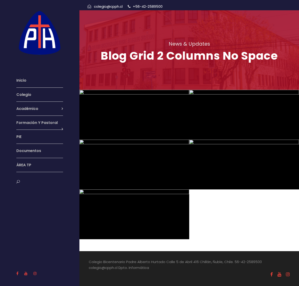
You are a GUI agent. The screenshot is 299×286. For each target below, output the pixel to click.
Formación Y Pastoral (37, 122)
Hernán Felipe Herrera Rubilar (141, 125)
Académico (27, 108)
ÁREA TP (23, 165)
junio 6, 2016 (135, 118)
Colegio (23, 94)
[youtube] (26, 273)
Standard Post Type (136, 210)
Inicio (21, 80)
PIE (18, 136)
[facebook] (17, 273)
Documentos (28, 150)
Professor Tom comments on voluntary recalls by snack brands (136, 102)
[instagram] (35, 273)
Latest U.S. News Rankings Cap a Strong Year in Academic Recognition (246, 152)
